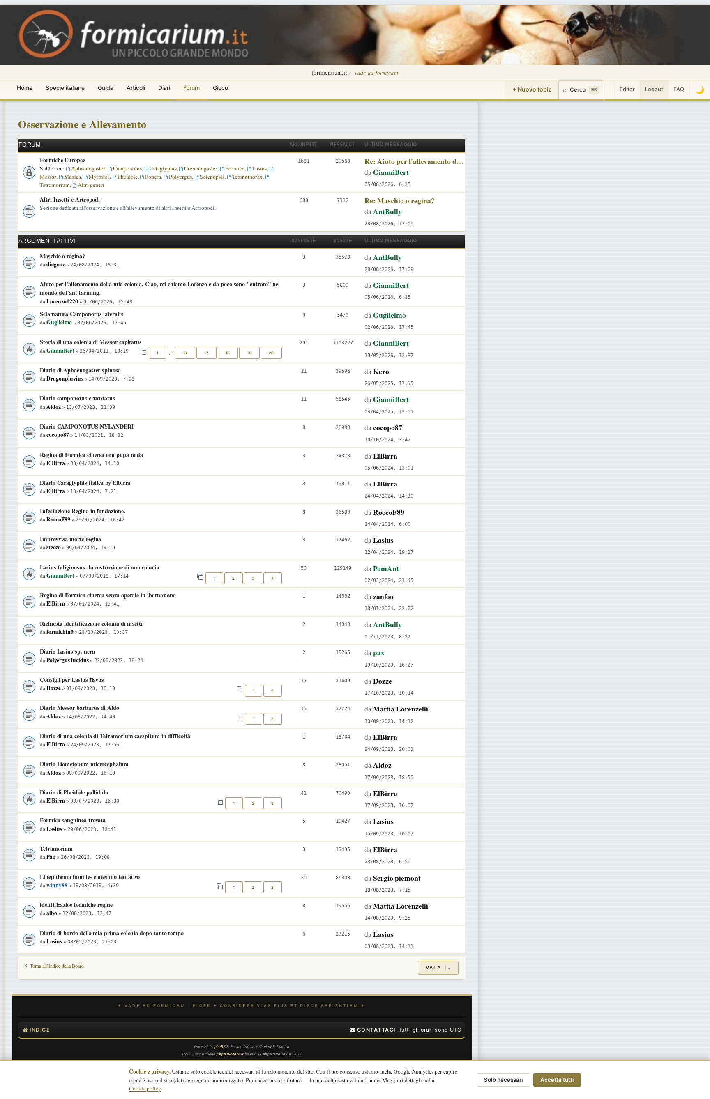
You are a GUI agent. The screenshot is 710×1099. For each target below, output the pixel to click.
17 (206, 353)
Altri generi (91, 184)
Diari (164, 87)
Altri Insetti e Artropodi (70, 199)
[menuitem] (373, 1030)
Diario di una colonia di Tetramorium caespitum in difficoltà (115, 736)
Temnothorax (247, 176)
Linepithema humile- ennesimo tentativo (90, 876)
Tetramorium (56, 848)
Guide (105, 87)
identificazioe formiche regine (76, 904)
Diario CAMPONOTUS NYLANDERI (87, 426)
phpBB (220, 1046)
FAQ (678, 89)
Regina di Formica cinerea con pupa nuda (91, 454)
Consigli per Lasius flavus (72, 679)
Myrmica (99, 176)
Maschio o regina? (62, 256)
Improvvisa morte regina (70, 539)
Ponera (153, 176)
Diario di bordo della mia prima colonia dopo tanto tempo (112, 933)
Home (24, 87)
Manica (72, 176)
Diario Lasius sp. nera (67, 651)
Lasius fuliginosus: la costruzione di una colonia (99, 567)
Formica (234, 168)
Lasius (259, 168)
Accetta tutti (557, 1079)
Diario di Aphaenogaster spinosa (80, 370)
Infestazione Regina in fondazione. (82, 511)
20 (271, 353)
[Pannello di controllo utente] (609, 89)
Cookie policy (145, 1088)
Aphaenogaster (88, 168)
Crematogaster (200, 168)
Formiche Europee (62, 160)
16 (185, 353)
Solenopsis (212, 176)
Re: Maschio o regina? (399, 200)
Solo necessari (503, 1079)
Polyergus (180, 176)
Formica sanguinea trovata (73, 820)
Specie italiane (65, 87)
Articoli (136, 87)
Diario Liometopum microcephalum (84, 763)
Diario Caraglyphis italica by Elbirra (85, 482)
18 (228, 353)
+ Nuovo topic (532, 89)
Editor (627, 89)
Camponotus (127, 168)
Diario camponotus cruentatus (77, 398)
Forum (191, 87)
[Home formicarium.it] (355, 35)
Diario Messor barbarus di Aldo (79, 707)
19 (249, 353)
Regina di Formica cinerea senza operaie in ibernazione (107, 595)
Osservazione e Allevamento (82, 124)
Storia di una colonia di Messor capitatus (91, 341)
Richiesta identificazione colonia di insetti (91, 623)
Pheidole (128, 176)
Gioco (220, 87)
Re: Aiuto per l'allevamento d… (414, 161)
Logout (654, 89)
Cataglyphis (163, 168)
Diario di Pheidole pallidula (74, 792)
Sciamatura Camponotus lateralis (81, 314)
